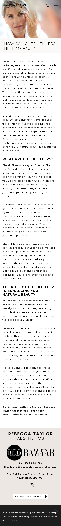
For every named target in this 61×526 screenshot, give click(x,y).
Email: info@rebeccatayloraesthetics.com (30, 467)
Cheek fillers (11, 165)
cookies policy (49, 517)
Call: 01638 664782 (30, 463)
